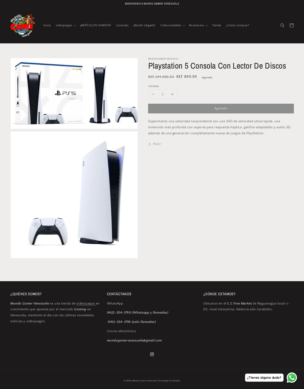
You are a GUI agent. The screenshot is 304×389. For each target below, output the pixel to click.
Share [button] (157, 144)
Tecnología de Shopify (169, 381)
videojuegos (86, 303)
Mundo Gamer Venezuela (144, 381)
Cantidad (153, 86)
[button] (65, 25)
